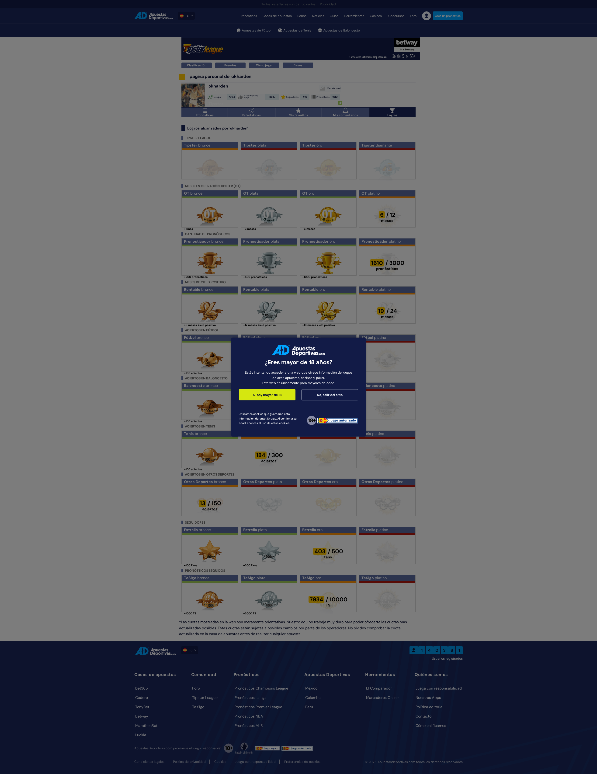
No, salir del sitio (330, 395)
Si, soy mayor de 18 (267, 395)
